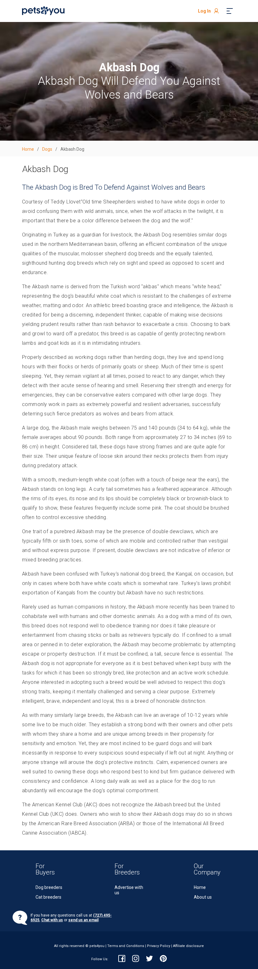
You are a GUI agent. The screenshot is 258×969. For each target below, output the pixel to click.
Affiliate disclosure (188, 946)
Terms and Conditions (125, 946)
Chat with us (52, 920)
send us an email (83, 920)
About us (203, 897)
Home (200, 887)
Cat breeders (48, 897)
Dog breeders (49, 887)
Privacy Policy (158, 946)
